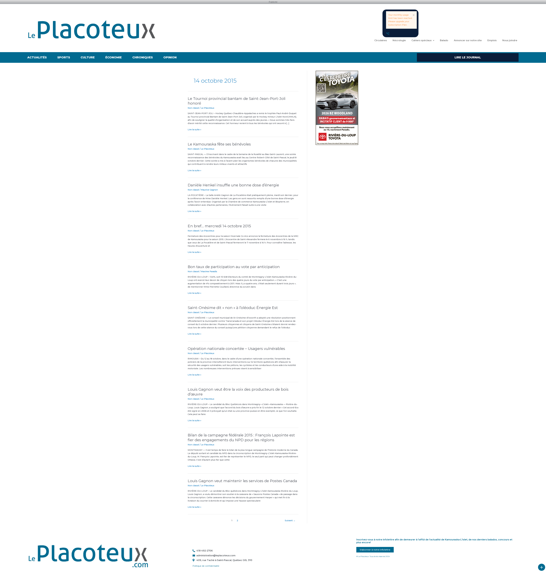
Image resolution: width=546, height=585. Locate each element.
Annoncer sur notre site (468, 40)
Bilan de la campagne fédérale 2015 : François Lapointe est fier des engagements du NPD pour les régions (241, 437)
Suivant (290, 520)
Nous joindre (509, 40)
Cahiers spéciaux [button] (421, 40)
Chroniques (142, 57)
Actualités (37, 57)
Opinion (170, 57)
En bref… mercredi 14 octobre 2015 (219, 226)
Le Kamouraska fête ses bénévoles (219, 144)
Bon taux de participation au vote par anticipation (234, 267)
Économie (113, 57)
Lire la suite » (194, 129)
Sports (63, 57)
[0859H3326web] (337, 107)
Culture (88, 57)
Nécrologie (399, 40)
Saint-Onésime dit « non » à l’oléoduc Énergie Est (233, 307)
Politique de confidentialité (206, 566)
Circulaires (380, 40)
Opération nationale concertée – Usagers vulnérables (236, 348)
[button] (414, 15)
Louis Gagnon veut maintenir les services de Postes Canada (242, 481)
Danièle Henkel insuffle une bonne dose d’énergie (233, 185)
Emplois (492, 40)
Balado (444, 40)
